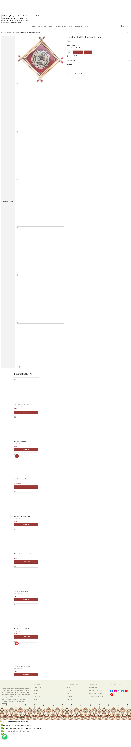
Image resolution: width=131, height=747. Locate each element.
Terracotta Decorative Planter (23, 554)
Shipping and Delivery (95, 693)
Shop (35, 693)
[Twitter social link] (74, 74)
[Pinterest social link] (76, 74)
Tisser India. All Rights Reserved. (22, 717)
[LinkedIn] (119, 691)
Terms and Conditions (95, 690)
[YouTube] (111, 694)
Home (3, 32)
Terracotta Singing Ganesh (22, 666)
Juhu (68, 687)
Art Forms (9, 32)
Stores (36, 690)
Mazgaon (69, 690)
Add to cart (78, 52)
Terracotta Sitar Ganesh (21, 404)
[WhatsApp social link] (79, 74)
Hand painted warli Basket (22, 629)
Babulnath (70, 699)
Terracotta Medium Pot (21, 591)
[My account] (127, 26)
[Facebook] (111, 691)
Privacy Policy (92, 687)
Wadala (69, 693)
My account (37, 696)
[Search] (117, 26)
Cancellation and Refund (95, 696)
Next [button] (12, 201)
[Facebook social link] (72, 74)
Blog (35, 699)
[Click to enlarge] (19, 367)
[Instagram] (115, 691)
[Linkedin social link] (78, 74)
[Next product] (129, 32)
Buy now (87, 52)
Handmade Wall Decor (21, 441)
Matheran (69, 696)
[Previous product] (126, 32)
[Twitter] (122, 691)
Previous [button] (5, 201)
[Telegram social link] (81, 74)
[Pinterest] (126, 691)
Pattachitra (16, 32)
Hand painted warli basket (22, 479)
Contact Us (37, 687)
